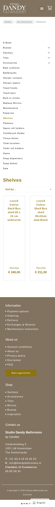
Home (8, 22)
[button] (41, 8)
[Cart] (49, 8)
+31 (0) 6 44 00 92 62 (23, 459)
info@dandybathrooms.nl (25, 463)
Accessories (24, 22)
